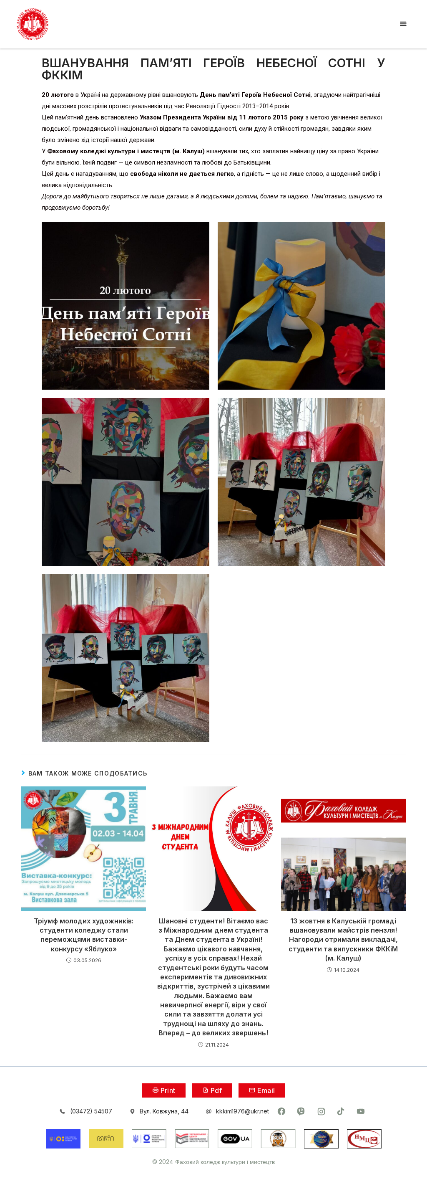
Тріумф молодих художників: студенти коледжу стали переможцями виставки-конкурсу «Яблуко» (83, 935)
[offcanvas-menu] (403, 24)
